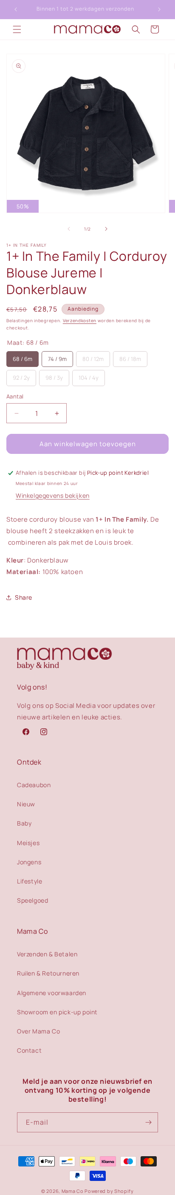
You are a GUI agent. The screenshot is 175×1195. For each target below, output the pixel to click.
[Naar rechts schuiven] (106, 228)
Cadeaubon (34, 785)
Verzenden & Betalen (47, 954)
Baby (24, 823)
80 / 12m (93, 359)
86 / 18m (130, 359)
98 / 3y (54, 377)
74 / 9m (57, 359)
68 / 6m (22, 359)
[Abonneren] (148, 1122)
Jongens (29, 862)
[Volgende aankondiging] (159, 9)
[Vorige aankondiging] (15, 9)
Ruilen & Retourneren (48, 973)
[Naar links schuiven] (68, 228)
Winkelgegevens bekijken (53, 495)
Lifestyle (29, 881)
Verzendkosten (79, 320)
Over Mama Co (38, 1031)
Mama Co (73, 1191)
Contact (29, 1050)
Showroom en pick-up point (57, 1012)
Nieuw (26, 804)
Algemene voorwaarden (51, 993)
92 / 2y (21, 377)
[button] (17, 29)
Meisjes (28, 843)
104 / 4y (89, 377)
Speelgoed (32, 900)
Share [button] (23, 597)
